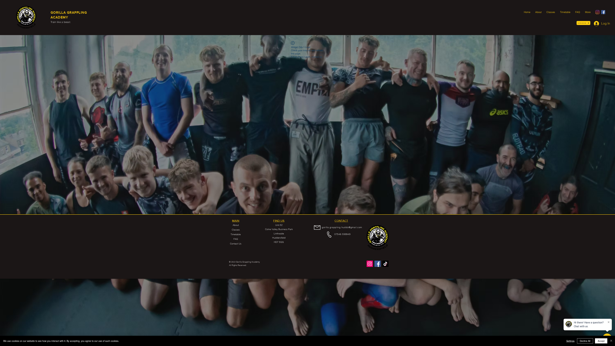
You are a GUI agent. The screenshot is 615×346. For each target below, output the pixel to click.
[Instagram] (597, 12)
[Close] (611, 340)
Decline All (585, 340)
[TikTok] (385, 264)
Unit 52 (279, 225)
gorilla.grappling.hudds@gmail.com (342, 227)
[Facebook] (603, 12)
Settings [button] (570, 340)
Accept (601, 340)
